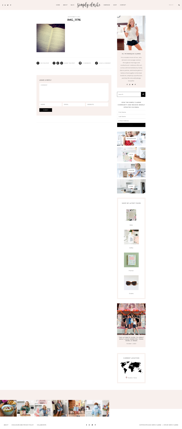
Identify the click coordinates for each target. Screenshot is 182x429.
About (65, 5)
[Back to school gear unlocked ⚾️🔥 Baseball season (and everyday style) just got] (93, 408)
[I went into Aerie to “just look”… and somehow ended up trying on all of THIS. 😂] (59, 408)
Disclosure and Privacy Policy (23, 425)
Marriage (107, 5)
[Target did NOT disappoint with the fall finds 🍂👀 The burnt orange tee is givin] (42, 408)
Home (58, 5)
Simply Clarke (89, 5)
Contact (123, 5)
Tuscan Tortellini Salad (131, 337)
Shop (115, 5)
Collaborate (41, 425)
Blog (72, 5)
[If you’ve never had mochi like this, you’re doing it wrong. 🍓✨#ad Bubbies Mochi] (25, 408)
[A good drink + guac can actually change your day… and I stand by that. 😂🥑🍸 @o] (8, 408)
